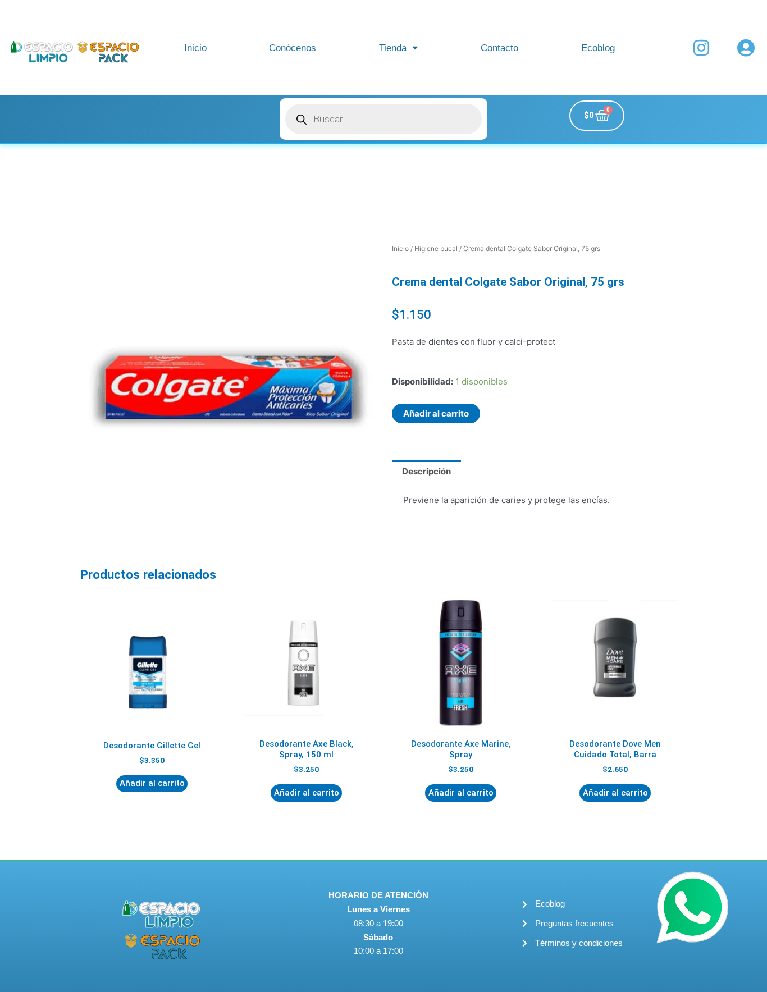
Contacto (499, 48)
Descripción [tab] (426, 471)
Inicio (195, 48)
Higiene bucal (436, 248)
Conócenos (292, 48)
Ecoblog (598, 48)
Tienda (393, 48)
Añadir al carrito (436, 413)
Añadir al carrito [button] (152, 783)
